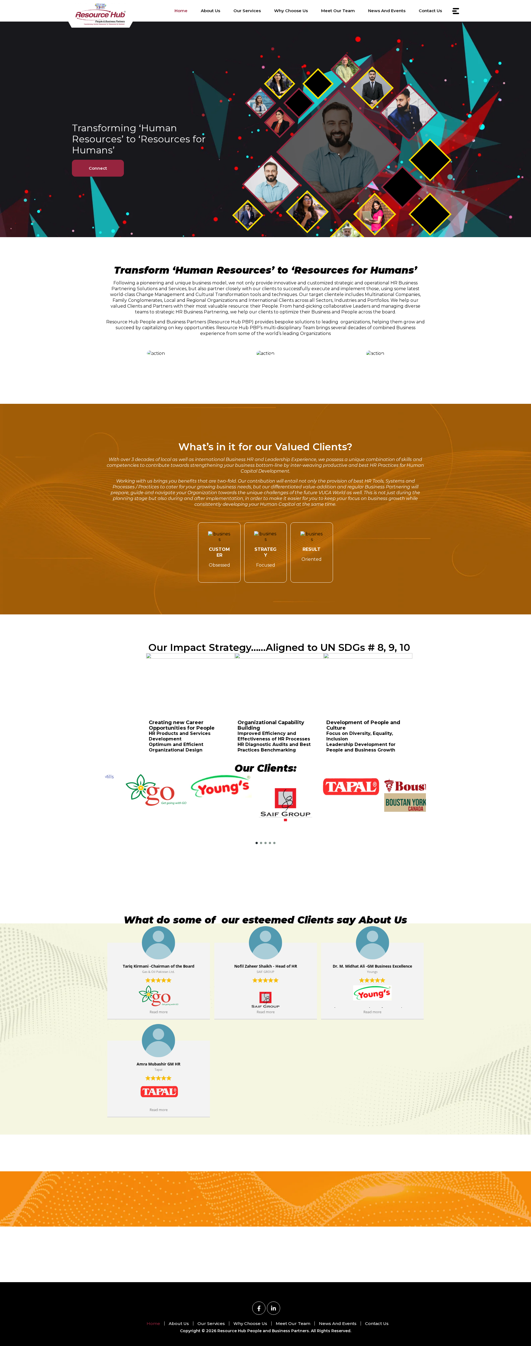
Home (181, 10)
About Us (210, 10)
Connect (98, 168)
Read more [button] (159, 1012)
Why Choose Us (291, 10)
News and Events (386, 10)
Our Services (247, 10)
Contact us (430, 10)
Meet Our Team (338, 10)
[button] (257, 843)
